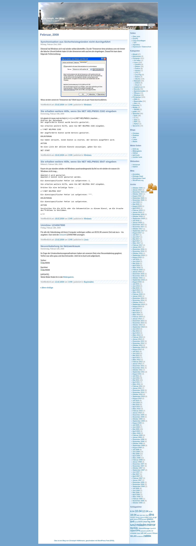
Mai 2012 (136, 355)
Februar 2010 (138, 411)
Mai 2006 (136, 492)
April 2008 (136, 456)
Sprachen (136, 113)
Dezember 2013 (138, 321)
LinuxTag (138, 75)
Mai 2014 (136, 310)
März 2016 (136, 267)
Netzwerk (137, 81)
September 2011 (139, 372)
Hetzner (136, 519)
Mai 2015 (136, 288)
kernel (136, 521)
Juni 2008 (136, 452)
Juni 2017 (136, 237)
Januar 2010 (137, 413)
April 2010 (136, 407)
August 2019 (137, 206)
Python (136, 124)
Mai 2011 (136, 380)
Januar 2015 (137, 296)
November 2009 (138, 417)
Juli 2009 (136, 425)
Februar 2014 (138, 317)
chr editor (137, 60)
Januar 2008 (137, 462)
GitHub (135, 153)
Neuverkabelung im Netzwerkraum (60, 246)
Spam (138, 533)
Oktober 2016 (138, 253)
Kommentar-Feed (139, 178)
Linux (86, 240)
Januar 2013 (137, 339)
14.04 (150, 511)
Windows (87, 105)
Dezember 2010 (138, 390)
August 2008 (137, 447)
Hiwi (135, 103)
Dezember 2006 (138, 482)
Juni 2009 (136, 427)
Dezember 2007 (138, 464)
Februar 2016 (138, 270)
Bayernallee (89, 282)
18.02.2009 (59, 219)
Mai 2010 (136, 404)
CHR (70, 105)
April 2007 (136, 476)
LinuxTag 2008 (149, 521)
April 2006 (136, 494)
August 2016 (137, 257)
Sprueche (136, 126)
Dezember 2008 (138, 439)
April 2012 (136, 357)
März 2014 (136, 314)
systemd (149, 533)
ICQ (140, 519)
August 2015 (137, 282)
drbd (146, 517)
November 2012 (138, 343)
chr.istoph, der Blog (53, 18)
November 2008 (138, 441)
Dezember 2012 (138, 341)
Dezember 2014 (138, 298)
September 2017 (139, 231)
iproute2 (144, 519)
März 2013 (136, 335)
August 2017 (137, 233)
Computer (136, 58)
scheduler (133, 533)
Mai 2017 (136, 239)
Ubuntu (137, 79)
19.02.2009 (59, 155)
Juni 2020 (136, 202)
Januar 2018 (137, 222)
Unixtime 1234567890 (53, 225)
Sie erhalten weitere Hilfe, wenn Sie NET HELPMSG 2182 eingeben (78, 111)
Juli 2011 (136, 376)
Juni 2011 (136, 378)
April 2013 (136, 333)
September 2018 (139, 218)
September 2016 (139, 255)
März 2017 (136, 243)
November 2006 (138, 484)
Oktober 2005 (138, 503)
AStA (135, 99)
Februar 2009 (138, 435)
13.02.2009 (59, 240)
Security (137, 89)
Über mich (136, 36)
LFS (136, 73)
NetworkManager (144, 528)
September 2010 (139, 396)
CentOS (138, 64)
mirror (151, 525)
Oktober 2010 (138, 394)
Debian (137, 66)
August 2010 (137, 398)
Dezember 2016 (138, 249)
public (135, 111)
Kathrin (135, 167)
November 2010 (138, 392)
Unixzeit (62, 235)
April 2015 (136, 290)
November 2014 (138, 300)
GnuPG (135, 38)
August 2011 (137, 374)
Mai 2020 (136, 204)
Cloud (137, 85)
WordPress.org (138, 180)
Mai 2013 (136, 331)
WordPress (102, 540)
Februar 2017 (138, 245)
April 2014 (136, 312)
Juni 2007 (136, 472)
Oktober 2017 (138, 229)
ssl (145, 533)
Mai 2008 (136, 454)
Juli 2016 (136, 259)
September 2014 (139, 304)
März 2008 (136, 458)
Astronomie (137, 56)
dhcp (147, 515)
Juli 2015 (136, 284)
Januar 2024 (137, 190)
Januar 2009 (137, 437)
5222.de (136, 149)
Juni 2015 (136, 286)
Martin (135, 141)
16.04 (133, 514)
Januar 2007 (137, 480)
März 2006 (136, 496)
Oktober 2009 (138, 419)
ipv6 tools (136, 155)
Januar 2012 (137, 364)
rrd (152, 531)
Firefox (150, 517)
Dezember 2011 (138, 366)
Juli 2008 (136, 449)
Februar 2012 (138, 362)
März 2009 (136, 433)
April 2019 (136, 208)
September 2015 (139, 280)
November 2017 (138, 227)
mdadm (141, 525)
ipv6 (132, 521)
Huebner (136, 135)
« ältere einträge (46, 288)
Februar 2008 (138, 460)
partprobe (143, 531)
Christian (136, 133)
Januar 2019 (137, 212)
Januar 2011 (137, 388)
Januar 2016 (137, 272)
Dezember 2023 (138, 192)
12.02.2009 (59, 282)
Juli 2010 (136, 400)
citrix (144, 515)
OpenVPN (135, 530)
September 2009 (139, 421)
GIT (135, 43)
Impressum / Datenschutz (142, 47)
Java (135, 120)
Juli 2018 (136, 220)
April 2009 (136, 431)
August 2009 (137, 423)
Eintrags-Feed (138, 176)
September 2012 (139, 347)
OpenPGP (153, 528)
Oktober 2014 (138, 302)
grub (131, 519)
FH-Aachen (137, 97)
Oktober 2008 (138, 443)
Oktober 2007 (138, 468)
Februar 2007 (138, 478)
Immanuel (136, 165)
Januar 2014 (137, 319)
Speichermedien (140, 91)
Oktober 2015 (138, 278)
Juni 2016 (136, 261)
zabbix (147, 535)
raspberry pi (138, 87)
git (153, 517)
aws (138, 515)
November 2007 (138, 466)
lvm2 (133, 524)
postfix (148, 531)
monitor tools (137, 157)
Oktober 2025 (138, 188)
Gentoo (137, 70)
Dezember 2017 (138, 225)
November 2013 (138, 323)
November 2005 (138, 501)
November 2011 (138, 368)
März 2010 (136, 409)
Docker (138, 517)
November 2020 (138, 200)
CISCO (137, 83)
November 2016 (138, 251)
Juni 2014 (136, 308)
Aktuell (135, 54)
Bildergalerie (68, 277)
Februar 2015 (138, 294)
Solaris (137, 77)
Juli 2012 (136, 351)
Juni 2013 (136, 329)
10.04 (138, 511)
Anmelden (136, 174)
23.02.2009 (59, 105)
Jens (134, 137)
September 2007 (139, 470)
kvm (140, 521)
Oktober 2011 (137, 370)
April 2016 (136, 265)
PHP (135, 122)
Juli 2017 (136, 235)
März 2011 (136, 384)
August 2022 (137, 196)
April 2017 (136, 241)
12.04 (145, 511)
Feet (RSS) (110, 540)
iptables (150, 519)
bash (135, 115)
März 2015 (136, 292)
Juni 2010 (136, 402)
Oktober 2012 (138, 345)
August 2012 (137, 349)
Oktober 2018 (138, 216)
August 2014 (137, 306)
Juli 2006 (136, 488)
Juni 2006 (136, 490)
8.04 (132, 511)
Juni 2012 (136, 353)
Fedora (137, 68)
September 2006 (139, 486)
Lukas (135, 139)
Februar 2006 (138, 499)
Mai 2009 (136, 429)
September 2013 (139, 327)
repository (136, 45)
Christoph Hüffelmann (77, 540)
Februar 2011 (137, 386)
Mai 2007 (136, 474)
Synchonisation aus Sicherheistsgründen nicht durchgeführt (75, 41)
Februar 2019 (138, 210)
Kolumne (136, 105)
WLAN (133, 536)
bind (141, 515)
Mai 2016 (136, 263)
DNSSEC (132, 517)
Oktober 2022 (138, 194)
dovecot (142, 517)
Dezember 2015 (138, 274)
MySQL (134, 528)
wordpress (140, 536)
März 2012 (136, 359)
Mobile (135, 107)
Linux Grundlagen (139, 40)
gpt (155, 517)
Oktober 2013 (138, 325)
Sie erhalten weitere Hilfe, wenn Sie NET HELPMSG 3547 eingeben (78, 161)
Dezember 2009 (138, 415)
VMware (137, 93)
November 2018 (138, 214)
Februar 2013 (138, 337)
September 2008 (139, 445)
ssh (142, 533)
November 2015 (138, 276)
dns (151, 514)
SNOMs (136, 109)
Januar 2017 (137, 247)
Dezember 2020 (138, 198)
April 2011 (136, 382)
